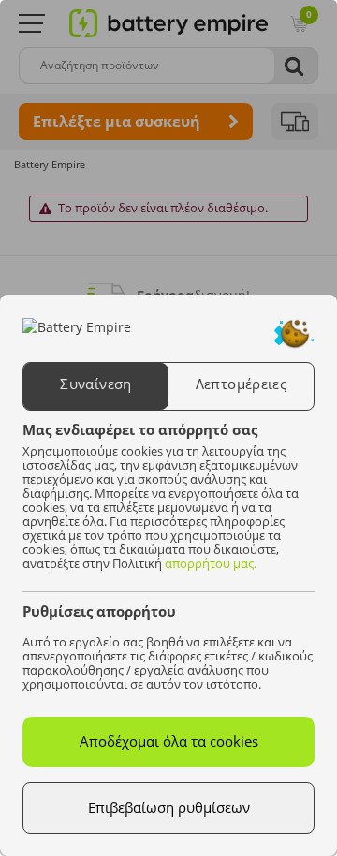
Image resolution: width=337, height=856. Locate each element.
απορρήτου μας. (210, 563)
